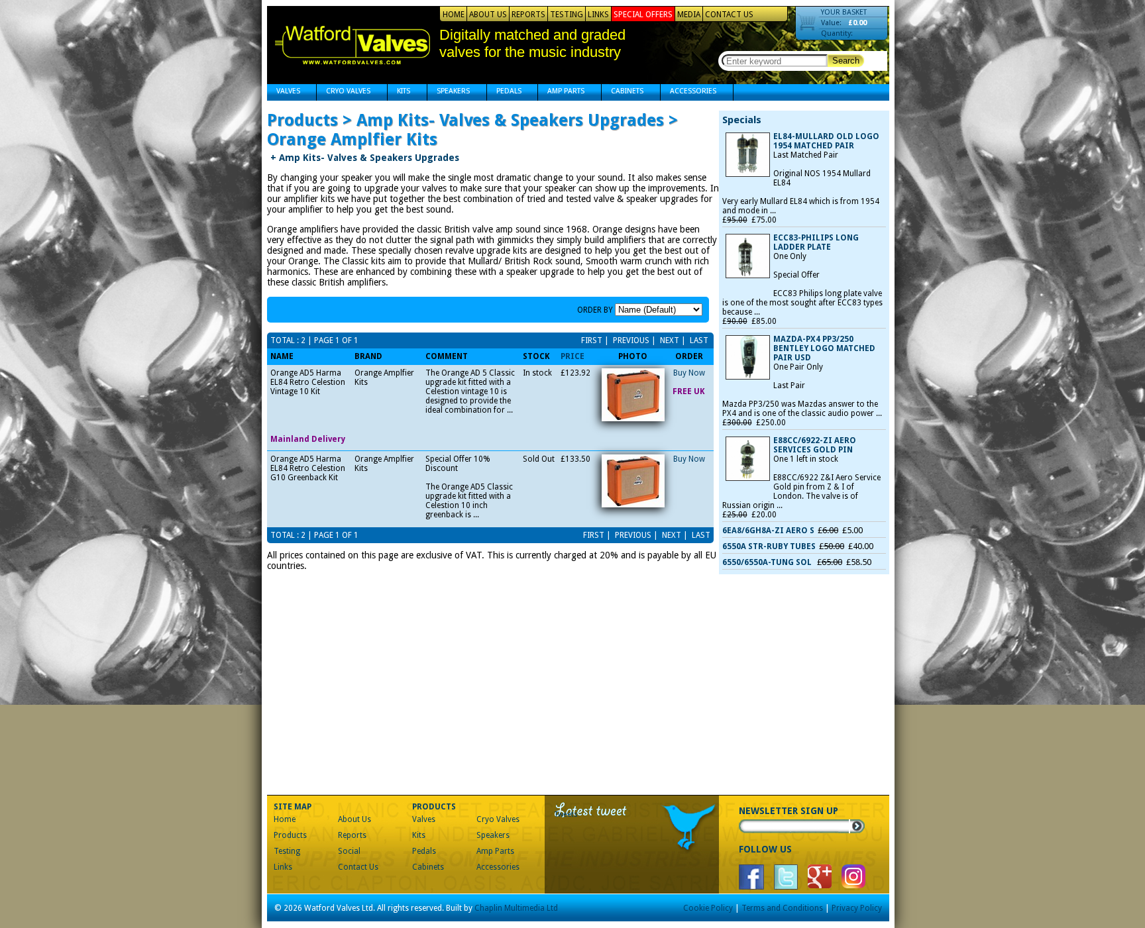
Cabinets (622, 92)
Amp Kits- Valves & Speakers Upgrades (364, 157)
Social (349, 851)
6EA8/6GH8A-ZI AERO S (768, 530)
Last (698, 340)
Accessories (688, 92)
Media (688, 14)
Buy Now (689, 373)
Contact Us (729, 14)
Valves (283, 92)
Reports (528, 14)
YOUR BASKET (844, 12)
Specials (741, 120)
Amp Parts (561, 92)
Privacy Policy (857, 908)
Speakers (448, 92)
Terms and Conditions (782, 908)
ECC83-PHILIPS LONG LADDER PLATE (816, 242)
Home (453, 14)
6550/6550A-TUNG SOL (768, 562)
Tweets (566, 814)
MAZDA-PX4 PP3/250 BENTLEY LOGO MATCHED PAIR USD (824, 348)
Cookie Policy (708, 908)
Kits (399, 92)
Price (572, 356)
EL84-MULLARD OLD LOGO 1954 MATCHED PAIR (826, 141)
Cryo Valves (343, 92)
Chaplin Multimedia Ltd (516, 908)
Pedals (504, 92)
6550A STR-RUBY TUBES (769, 546)
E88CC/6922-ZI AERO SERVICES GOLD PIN (814, 445)
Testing (566, 14)
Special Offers (643, 14)
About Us (488, 14)
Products (290, 835)
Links (598, 14)
